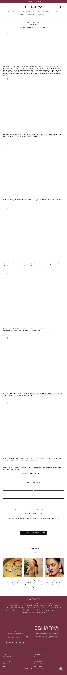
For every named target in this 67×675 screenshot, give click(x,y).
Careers (5, 659)
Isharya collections (41, 467)
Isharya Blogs (35, 22)
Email (36, 489)
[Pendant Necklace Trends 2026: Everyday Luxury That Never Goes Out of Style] (33, 567)
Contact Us (37, 654)
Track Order (37, 659)
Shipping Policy (38, 661)
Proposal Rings (20, 609)
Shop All (12, 11)
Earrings (9, 604)
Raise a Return (38, 666)
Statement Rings (57, 607)
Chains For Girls (26, 612)
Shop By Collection (48, 11)
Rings (48, 607)
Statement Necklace (31, 607)
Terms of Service (51, 518)
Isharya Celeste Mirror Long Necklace (45, 264)
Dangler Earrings (40, 604)
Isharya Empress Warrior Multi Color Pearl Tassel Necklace (21, 330)
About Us (5, 654)
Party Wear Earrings (53, 604)
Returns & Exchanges (40, 663)
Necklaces (6, 607)
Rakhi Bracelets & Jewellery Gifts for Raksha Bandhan (12, 583)
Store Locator (7, 656)
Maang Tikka (52, 609)
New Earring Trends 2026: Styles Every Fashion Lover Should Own (54, 583)
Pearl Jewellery (39, 611)
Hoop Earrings (28, 604)
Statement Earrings (53, 605)
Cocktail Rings (9, 609)
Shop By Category (26, 11)
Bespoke (37, 14)
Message (6, 496)
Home (28, 22)
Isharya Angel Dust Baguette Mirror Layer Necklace (46, 393)
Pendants (42, 607)
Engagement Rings (32, 609)
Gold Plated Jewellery (39, 612)
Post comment (33, 513)
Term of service (7, 661)
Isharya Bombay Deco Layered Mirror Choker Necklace (23, 201)
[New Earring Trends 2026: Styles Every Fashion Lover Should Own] (54, 567)
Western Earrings (39, 605)
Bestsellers (26, 14)
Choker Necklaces (17, 607)
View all (33, 552)
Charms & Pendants (27, 611)
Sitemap (5, 663)
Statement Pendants (12, 611)
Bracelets (43, 609)
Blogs (4, 666)
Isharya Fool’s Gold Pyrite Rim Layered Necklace (46, 458)
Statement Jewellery (52, 611)
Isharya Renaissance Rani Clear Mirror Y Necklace (39, 134)
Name (5, 489)
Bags (59, 609)
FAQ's (35, 656)
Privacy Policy (40, 518)
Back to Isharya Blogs (34, 532)
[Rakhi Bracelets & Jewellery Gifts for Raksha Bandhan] (12, 567)
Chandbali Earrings (26, 605)
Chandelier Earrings (13, 605)
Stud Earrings (18, 604)
